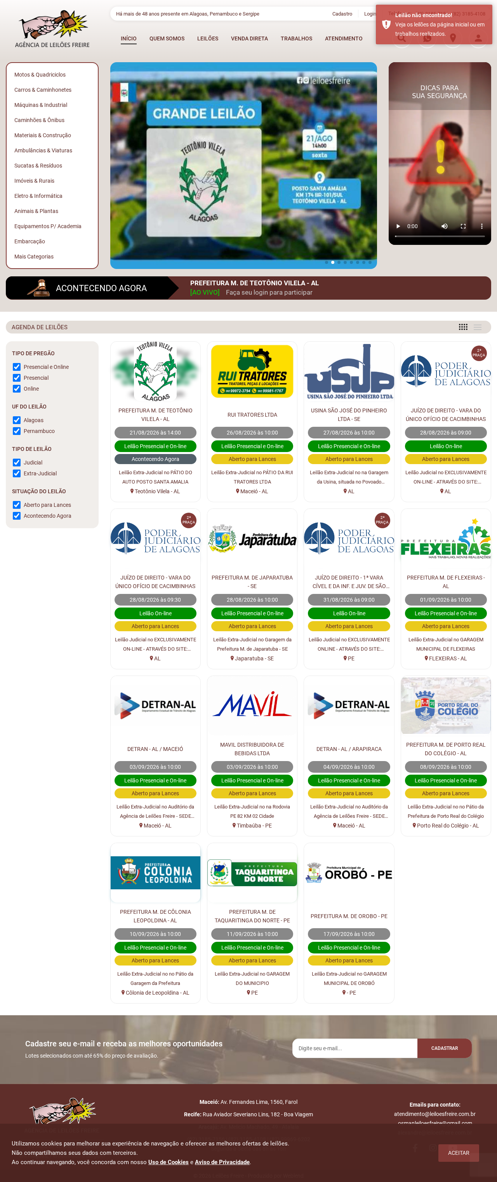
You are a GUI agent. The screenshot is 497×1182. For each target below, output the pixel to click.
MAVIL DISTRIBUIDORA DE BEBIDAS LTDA (252, 749)
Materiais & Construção (42, 135)
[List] (477, 327)
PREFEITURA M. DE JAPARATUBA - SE (252, 581)
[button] (326, 262)
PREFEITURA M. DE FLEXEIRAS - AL (446, 581)
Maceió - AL (253, 491)
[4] (463, 327)
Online (31, 389)
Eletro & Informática (38, 196)
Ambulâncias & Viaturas (43, 150)
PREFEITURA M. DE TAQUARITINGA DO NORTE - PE (252, 916)
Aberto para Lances (47, 505)
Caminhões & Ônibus (39, 120)
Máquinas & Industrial (40, 105)
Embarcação (29, 241)
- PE (351, 993)
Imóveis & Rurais (34, 181)
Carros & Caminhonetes (42, 90)
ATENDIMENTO (344, 38)
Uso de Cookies (168, 1162)
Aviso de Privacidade (222, 1162)
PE (351, 658)
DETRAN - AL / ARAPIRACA (349, 749)
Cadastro (342, 14)
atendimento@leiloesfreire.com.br (435, 1114)
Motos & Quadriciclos (40, 75)
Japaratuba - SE (254, 658)
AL (351, 491)
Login (370, 14)
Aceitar (458, 1153)
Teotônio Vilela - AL (157, 491)
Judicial (33, 462)
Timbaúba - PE (254, 825)
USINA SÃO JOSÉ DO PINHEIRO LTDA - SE (349, 414)
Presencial (36, 378)
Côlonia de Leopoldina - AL (157, 993)
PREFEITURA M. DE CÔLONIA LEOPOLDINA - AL (155, 916)
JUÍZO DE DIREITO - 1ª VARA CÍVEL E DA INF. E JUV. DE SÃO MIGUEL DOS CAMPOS (349, 582)
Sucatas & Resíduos (38, 165)
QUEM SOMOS (166, 38)
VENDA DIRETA (249, 38)
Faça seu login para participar (269, 292)
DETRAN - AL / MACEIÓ (155, 749)
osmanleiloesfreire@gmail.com (435, 1123)
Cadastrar (444, 1048)
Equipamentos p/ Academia (48, 226)
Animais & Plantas (36, 211)
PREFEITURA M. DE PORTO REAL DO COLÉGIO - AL (446, 749)
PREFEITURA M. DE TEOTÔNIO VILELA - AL (155, 414)
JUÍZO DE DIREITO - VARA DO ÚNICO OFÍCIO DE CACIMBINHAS (446, 414)
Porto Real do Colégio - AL (447, 825)
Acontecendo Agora (47, 516)
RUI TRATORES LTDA (252, 415)
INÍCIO (129, 38)
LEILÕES (207, 38)
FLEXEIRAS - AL (447, 658)
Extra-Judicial (40, 473)
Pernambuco (39, 431)
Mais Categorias (34, 256)
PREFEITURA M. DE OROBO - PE (349, 916)
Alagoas (33, 420)
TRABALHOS (296, 38)
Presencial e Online (46, 367)
